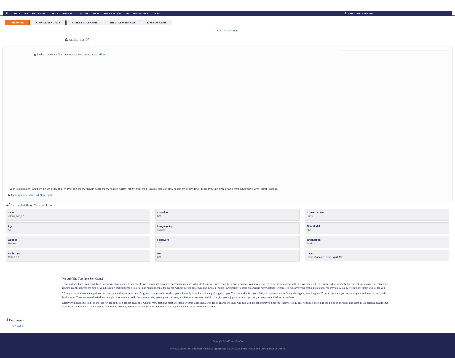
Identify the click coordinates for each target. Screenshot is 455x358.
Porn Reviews (112, 13)
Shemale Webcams (122, 22)
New (42, 195)
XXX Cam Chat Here (227, 30)
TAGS (55, 13)
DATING (83, 13)
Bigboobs (22, 195)
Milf (37, 195)
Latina (31, 195)
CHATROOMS (20, 13)
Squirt (49, 195)
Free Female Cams (84, 22)
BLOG (95, 13)
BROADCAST (39, 13)
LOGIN (156, 13)
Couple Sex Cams (48, 22)
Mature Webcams (137, 13)
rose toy (68, 13)
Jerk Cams (17, 325)
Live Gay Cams (157, 22)
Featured (17, 22)
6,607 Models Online (359, 13)
